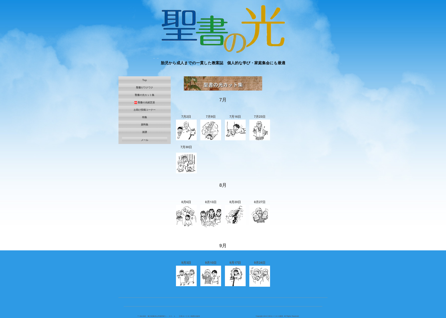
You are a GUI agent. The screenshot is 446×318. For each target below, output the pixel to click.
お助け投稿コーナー (145, 109)
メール (144, 140)
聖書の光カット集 (144, 94)
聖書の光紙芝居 (146, 102)
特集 (144, 117)
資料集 (144, 124)
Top (144, 80)
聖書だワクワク (144, 87)
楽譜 (144, 132)
